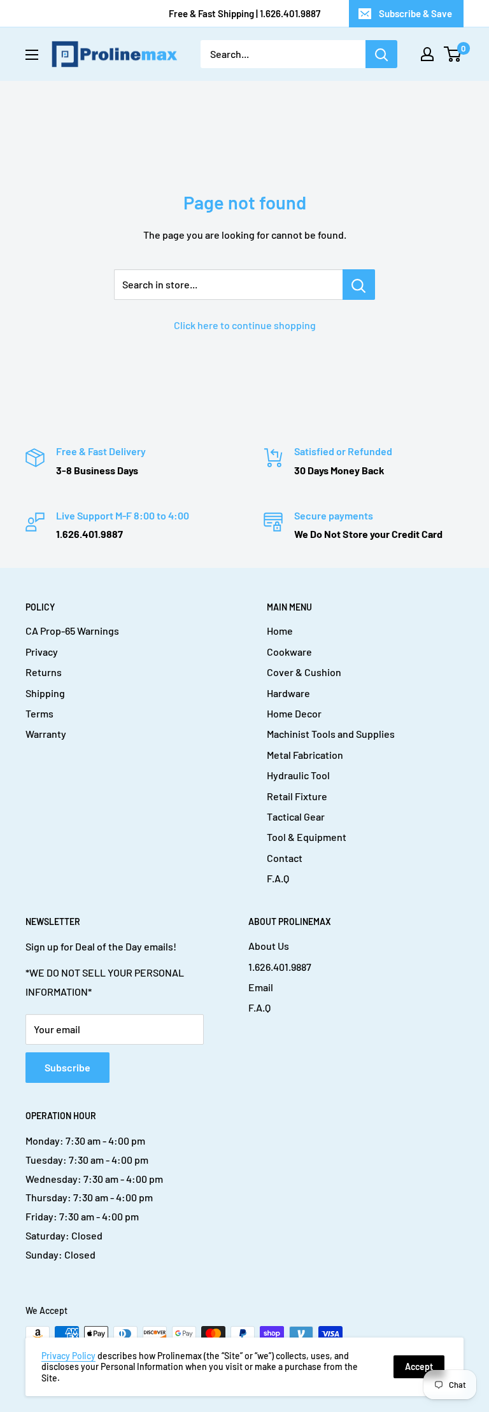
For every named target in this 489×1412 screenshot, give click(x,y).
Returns (43, 672)
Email (260, 987)
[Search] (381, 54)
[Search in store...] (359, 284)
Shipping (45, 693)
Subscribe (67, 1067)
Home (280, 631)
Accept (419, 1366)
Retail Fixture (297, 796)
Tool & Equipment (306, 837)
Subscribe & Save (415, 13)
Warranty (45, 734)
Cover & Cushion (304, 672)
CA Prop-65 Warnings (72, 631)
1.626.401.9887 (279, 967)
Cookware (289, 652)
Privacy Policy (68, 1355)
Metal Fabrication (305, 755)
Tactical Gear (296, 816)
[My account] (427, 54)
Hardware (288, 693)
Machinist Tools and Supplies (331, 734)
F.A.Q (278, 878)
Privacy (41, 652)
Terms (39, 713)
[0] (453, 54)
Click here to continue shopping (245, 325)
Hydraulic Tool (298, 775)
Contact (284, 858)
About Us (268, 946)
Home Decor (294, 713)
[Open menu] (31, 55)
